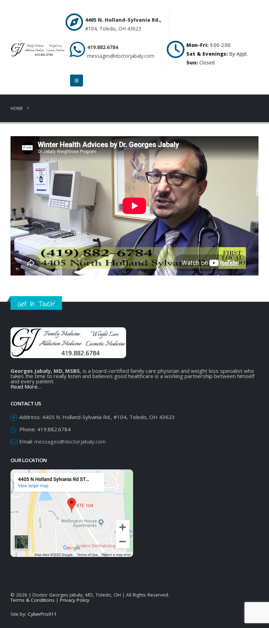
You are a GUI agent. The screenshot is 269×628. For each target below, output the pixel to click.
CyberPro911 (42, 614)
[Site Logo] (38, 50)
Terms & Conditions (33, 600)
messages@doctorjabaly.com (120, 56)
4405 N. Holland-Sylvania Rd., (123, 19)
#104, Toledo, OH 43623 (113, 28)
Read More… (26, 386)
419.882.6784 (102, 47)
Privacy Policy (74, 600)
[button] (76, 80)
